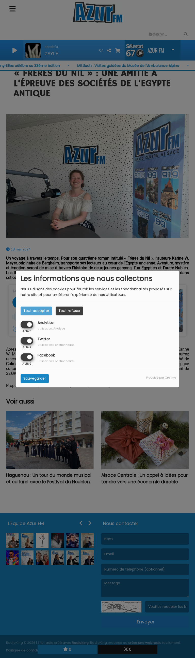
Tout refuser (69, 310)
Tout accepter (36, 310)
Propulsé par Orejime (161, 378)
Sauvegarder (34, 378)
